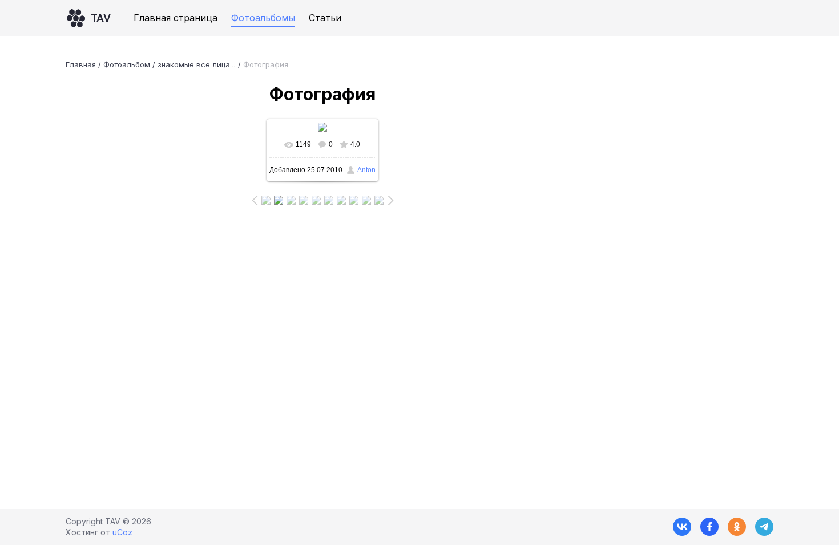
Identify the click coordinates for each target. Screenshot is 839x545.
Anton (366, 170)
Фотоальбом (126, 64)
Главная (81, 64)
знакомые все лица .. (197, 64)
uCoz (122, 532)
